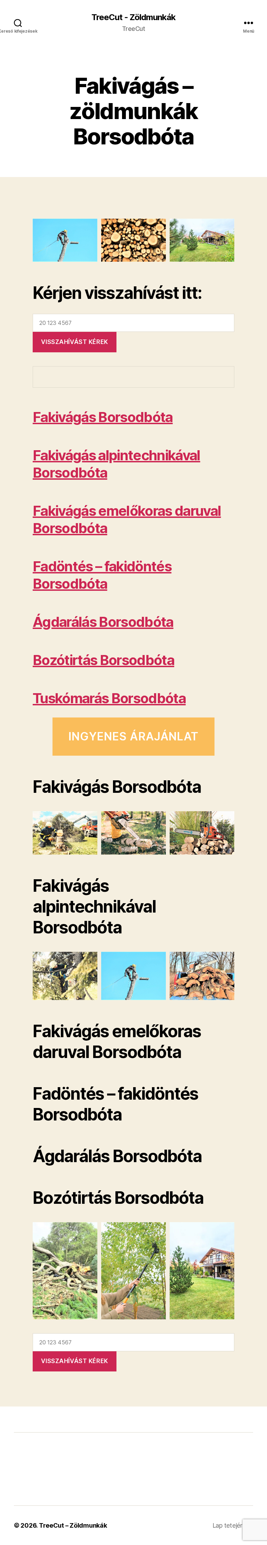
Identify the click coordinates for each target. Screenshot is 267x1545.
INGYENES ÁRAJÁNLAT (133, 736)
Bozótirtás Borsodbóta (103, 660)
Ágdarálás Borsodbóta (103, 621)
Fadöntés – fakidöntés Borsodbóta (102, 575)
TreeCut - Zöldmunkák (133, 17)
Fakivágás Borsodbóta (103, 417)
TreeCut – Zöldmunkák (73, 1525)
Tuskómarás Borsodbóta (109, 698)
